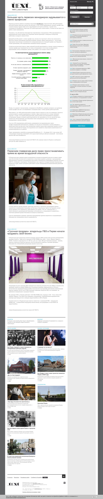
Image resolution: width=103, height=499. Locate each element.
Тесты (45, 477)
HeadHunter (40, 23)
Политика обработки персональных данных (31, 492)
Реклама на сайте (25, 477)
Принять (94, 496)
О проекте (10, 477)
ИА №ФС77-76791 (36, 483)
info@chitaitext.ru (38, 488)
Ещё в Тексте (81, 125)
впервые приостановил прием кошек (54, 7)
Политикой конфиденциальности (16, 497)
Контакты (16, 477)
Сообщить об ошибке (36, 477)
